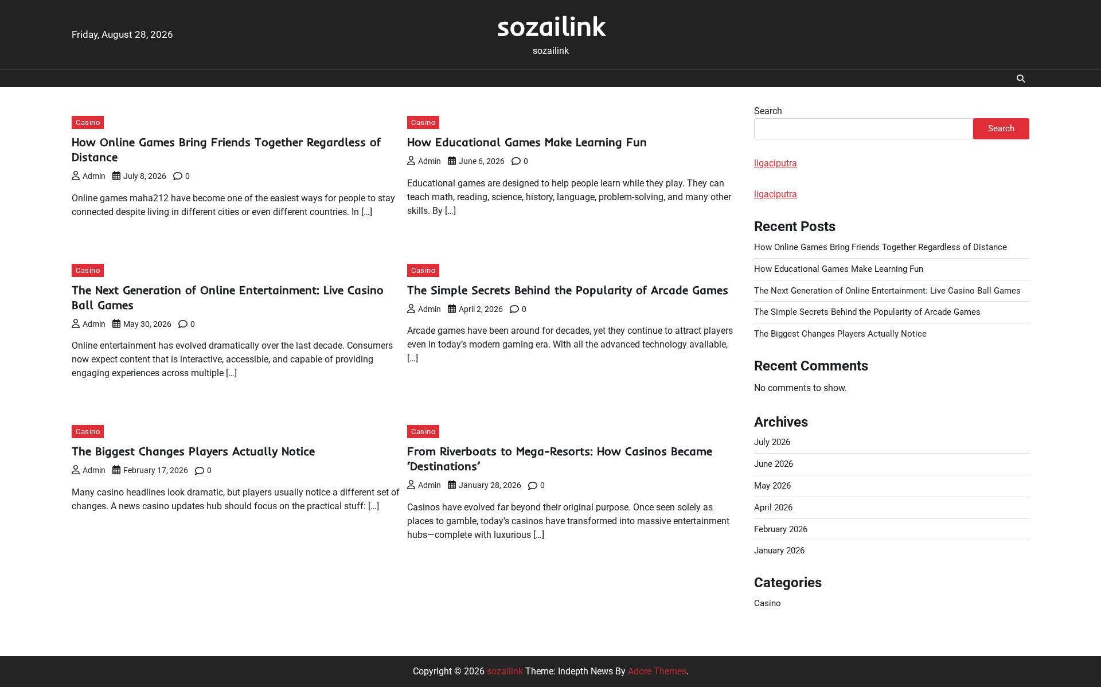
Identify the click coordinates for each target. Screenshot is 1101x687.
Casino (88, 122)
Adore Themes (657, 671)
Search (768, 111)
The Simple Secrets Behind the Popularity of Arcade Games (567, 290)
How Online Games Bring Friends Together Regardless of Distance (880, 247)
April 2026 (773, 507)
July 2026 (772, 442)
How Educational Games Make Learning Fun (527, 142)
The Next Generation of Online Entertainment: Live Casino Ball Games (887, 291)
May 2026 (772, 486)
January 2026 (779, 550)
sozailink (551, 25)
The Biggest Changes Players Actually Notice (193, 451)
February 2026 (780, 529)
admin (94, 176)
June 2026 (773, 464)
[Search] (1020, 78)
